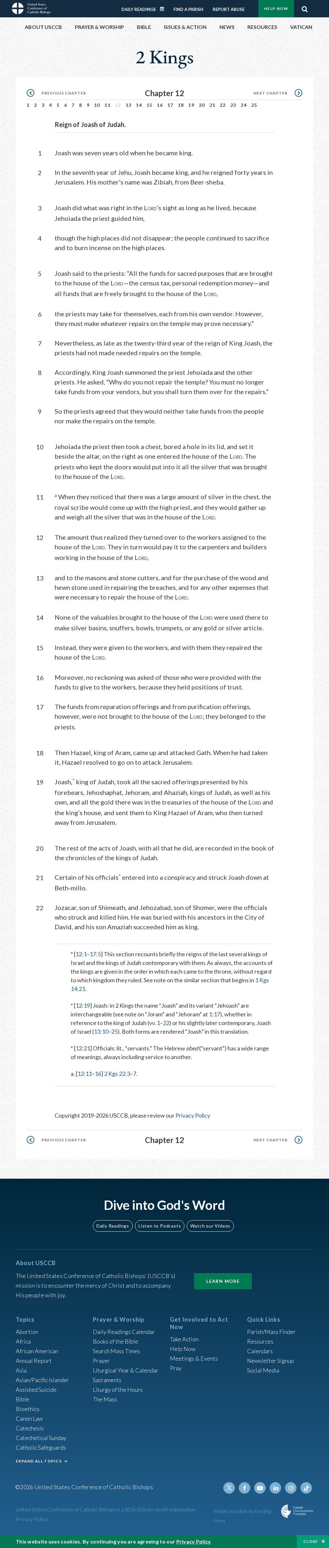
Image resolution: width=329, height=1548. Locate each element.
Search (304, 7)
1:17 (214, 1014)
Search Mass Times (116, 1350)
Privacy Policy (192, 1115)
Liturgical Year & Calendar (125, 1370)
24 (244, 105)
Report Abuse (229, 9)
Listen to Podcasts (159, 1225)
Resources (260, 1341)
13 (129, 105)
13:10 (101, 1031)
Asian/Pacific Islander (42, 1379)
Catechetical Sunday (41, 1437)
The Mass (105, 1399)
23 (233, 105)
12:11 (84, 1073)
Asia (21, 1370)
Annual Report (34, 1360)
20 (202, 105)
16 (160, 105)
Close (310, 1541)
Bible (22, 1399)
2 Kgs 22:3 (117, 1073)
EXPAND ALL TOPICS (39, 1461)
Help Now (276, 8)
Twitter (229, 1488)
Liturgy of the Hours (118, 1389)
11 (107, 105)
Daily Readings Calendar (164, 9)
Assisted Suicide (36, 1389)
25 (254, 105)
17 (170, 105)
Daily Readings (138, 9)
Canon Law (29, 1418)
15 (150, 105)
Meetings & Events (194, 1358)
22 (223, 105)
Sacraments (107, 1379)
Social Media (263, 1370)
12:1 (81, 954)
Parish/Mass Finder (271, 1331)
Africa (23, 1341)
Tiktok (306, 1488)
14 (139, 105)
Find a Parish (188, 9)
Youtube (260, 1488)
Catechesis (30, 1428)
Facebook (244, 1488)
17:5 (95, 954)
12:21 (83, 1048)
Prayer (101, 1360)
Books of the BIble (115, 1341)
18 (181, 105)
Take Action (184, 1339)
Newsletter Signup (270, 1360)
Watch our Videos (210, 1225)
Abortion (27, 1331)
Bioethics (28, 1408)
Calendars (260, 1350)
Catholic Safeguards (41, 1447)
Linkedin (275, 1488)
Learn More (223, 1281)
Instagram (291, 1488)
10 (97, 105)
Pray (176, 1368)
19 (191, 105)
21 (212, 105)
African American (37, 1350)
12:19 (83, 1005)
